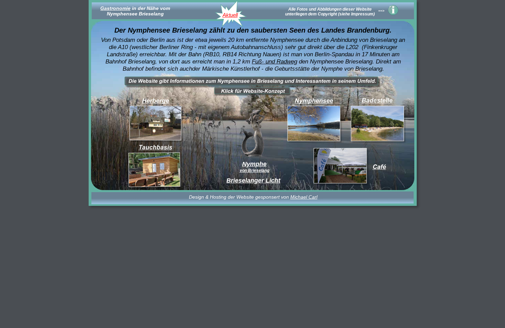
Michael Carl (303, 197)
